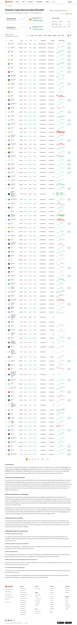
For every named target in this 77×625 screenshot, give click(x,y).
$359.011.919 (51, 199)
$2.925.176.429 (43, 176)
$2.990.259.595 (43, 172)
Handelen (37, 604)
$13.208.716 (51, 259)
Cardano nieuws (23, 602)
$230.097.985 (51, 211)
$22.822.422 (51, 368)
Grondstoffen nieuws (24, 594)
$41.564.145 (51, 380)
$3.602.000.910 (43, 152)
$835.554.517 (43, 368)
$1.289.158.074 (43, 300)
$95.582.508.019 (42, 55)
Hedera (51, 612)
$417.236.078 (51, 132)
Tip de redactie (68, 590)
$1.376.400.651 (43, 287)
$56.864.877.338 (51, 43)
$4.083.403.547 (43, 136)
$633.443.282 (43, 430)
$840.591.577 (43, 364)
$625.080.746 (43, 434)
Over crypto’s (37, 594)
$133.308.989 (51, 346)
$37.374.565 (51, 144)
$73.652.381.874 (42, 63)
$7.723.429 (52, 410)
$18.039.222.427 (42, 79)
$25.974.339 (51, 75)
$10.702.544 (51, 442)
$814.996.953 (43, 388)
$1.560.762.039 (43, 267)
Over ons (67, 600)
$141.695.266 (51, 164)
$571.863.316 (43, 454)
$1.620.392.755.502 (42, 43)
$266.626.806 (51, 180)
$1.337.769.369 (43, 291)
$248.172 (52, 108)
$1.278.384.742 (51, 59)
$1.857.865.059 (43, 243)
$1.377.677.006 (43, 283)
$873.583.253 (43, 351)
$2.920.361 (52, 356)
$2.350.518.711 (43, 211)
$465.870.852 (51, 140)
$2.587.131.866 (43, 203)
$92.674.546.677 (51, 51)
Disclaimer (67, 604)
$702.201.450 (43, 405)
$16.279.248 (51, 338)
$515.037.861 (51, 422)
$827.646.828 (43, 374)
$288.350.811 (51, 168)
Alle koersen (52, 588)
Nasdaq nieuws (23, 612)
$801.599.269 (43, 392)
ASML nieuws (22, 604)
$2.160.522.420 (43, 215)
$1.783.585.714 (43, 247)
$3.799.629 (52, 446)
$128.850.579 (51, 116)
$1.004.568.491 (43, 330)
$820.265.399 (43, 384)
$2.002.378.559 (43, 227)
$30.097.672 (51, 388)
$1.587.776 (52, 279)
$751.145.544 (51, 271)
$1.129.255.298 (51, 83)
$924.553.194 (43, 342)
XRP (36, 35)
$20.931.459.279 (51, 47)
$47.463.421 (51, 207)
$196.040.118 (51, 227)
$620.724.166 (43, 438)
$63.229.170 (51, 400)
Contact (66, 598)
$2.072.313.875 (43, 219)
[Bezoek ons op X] (13, 620)
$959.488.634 (43, 338)
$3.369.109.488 (43, 160)
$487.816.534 (51, 219)
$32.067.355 (51, 92)
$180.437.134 (51, 450)
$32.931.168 (51, 322)
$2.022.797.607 (43, 223)
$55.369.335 (51, 287)
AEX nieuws (22, 608)
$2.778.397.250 (43, 184)
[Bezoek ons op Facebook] (6, 620)
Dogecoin (54, 35)
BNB (63, 35)
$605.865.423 (43, 446)
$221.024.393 (51, 104)
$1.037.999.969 (51, 79)
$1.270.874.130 (43, 304)
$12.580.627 (51, 172)
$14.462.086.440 (42, 83)
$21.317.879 (51, 312)
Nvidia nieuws (23, 606)
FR (7, 602)
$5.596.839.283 (43, 124)
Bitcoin (32, 35)
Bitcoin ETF (37, 611)
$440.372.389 (51, 71)
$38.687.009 (51, 136)
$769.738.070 (51, 160)
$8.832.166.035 (43, 100)
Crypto (17, 1)
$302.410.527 (51, 124)
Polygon (51, 604)
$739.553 (52, 291)
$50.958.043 (51, 255)
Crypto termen (38, 598)
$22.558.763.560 (42, 75)
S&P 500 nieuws (23, 610)
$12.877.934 (51, 396)
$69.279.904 (51, 304)
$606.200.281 (43, 442)
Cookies (66, 608)
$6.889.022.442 (43, 120)
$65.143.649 (51, 392)
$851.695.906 (43, 360)
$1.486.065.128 (43, 279)
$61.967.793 (51, 263)
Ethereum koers (8, 469)
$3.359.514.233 (43, 164)
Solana (59, 35)
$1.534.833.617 (51, 148)
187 (42, 459)
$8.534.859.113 (43, 112)
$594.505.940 (43, 450)
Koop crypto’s (37, 588)
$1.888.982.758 (43, 239)
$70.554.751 (51, 430)
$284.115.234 (51, 235)
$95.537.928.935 (42, 59)
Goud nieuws (22, 614)
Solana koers (25, 469)
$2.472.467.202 (43, 207)
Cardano (45, 35)
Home (6, 5)
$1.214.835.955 (43, 312)
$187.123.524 (51, 275)
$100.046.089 (51, 434)
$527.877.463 (51, 223)
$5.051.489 (52, 203)
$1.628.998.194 (43, 259)
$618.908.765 (51, 112)
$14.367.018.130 (42, 87)
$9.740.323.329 (43, 96)
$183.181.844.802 (42, 51)
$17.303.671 (51, 384)
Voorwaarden (67, 606)
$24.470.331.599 (51, 63)
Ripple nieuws (23, 600)
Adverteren (67, 588)
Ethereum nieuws (23, 598)
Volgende (47, 459)
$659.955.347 (43, 418)
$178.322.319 (51, 96)
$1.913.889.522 (43, 235)
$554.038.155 (51, 247)
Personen (37, 596)
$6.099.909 (52, 330)
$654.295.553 (43, 426)
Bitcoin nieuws (23, 596)
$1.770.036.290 (43, 251)
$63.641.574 (51, 243)
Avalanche (52, 608)
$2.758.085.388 (43, 188)
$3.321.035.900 (43, 168)
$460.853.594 (51, 438)
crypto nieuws (62, 511)
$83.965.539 (51, 418)
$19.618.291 (51, 414)
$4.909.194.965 (43, 128)
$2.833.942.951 (43, 180)
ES (9, 602)
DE (5, 602)
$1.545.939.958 (43, 271)
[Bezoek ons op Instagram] (11, 620)
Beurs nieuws (22, 590)
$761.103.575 (43, 396)
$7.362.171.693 (51, 67)
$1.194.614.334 (43, 322)
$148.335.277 (51, 308)
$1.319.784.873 (43, 296)
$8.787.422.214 (43, 104)
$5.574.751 (52, 364)
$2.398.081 (52, 296)
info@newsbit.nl (8, 591)
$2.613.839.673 (43, 199)
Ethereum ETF (38, 613)
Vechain (51, 606)
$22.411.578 (51, 128)
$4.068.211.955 (43, 144)
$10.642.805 (51, 283)
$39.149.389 (51, 360)
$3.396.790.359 (43, 156)
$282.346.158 (51, 120)
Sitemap (26, 623)
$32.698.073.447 (42, 71)
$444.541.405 (51, 156)
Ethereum (40, 35)
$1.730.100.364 (43, 255)
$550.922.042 (51, 100)
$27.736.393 (51, 326)
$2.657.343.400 (43, 194)
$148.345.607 (51, 184)
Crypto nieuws (23, 588)
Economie (30, 1)
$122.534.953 (51, 267)
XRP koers (18, 469)
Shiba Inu (49, 35)
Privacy (66, 602)
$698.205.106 (43, 410)
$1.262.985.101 (43, 308)
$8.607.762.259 (43, 108)
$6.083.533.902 (51, 55)
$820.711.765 (43, 380)
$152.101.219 (51, 239)
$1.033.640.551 (43, 326)
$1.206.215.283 (43, 317)
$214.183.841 (51, 231)
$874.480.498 (43, 346)
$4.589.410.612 (43, 132)
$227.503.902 (51, 300)
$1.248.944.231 (51, 87)
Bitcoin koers (65, 467)
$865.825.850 (43, 356)
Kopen (47, 1)
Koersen (54, 1)
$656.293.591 (43, 422)
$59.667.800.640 (42, 67)
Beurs (23, 1)
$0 (53, 176)
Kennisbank (37, 600)
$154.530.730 (51, 152)
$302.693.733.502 (42, 47)
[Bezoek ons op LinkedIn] (9, 620)
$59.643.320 (51, 251)
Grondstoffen (39, 1)
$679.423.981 (43, 414)
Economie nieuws (23, 592)
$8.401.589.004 (43, 116)
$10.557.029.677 (42, 92)
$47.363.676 (51, 454)
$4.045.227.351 (43, 148)
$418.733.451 (51, 188)
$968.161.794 (43, 334)
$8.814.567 (52, 426)
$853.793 (52, 215)
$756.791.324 (43, 400)
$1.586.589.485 (43, 263)
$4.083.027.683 (43, 140)
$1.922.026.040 (43, 231)
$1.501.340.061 (43, 275)
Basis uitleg (37, 602)
